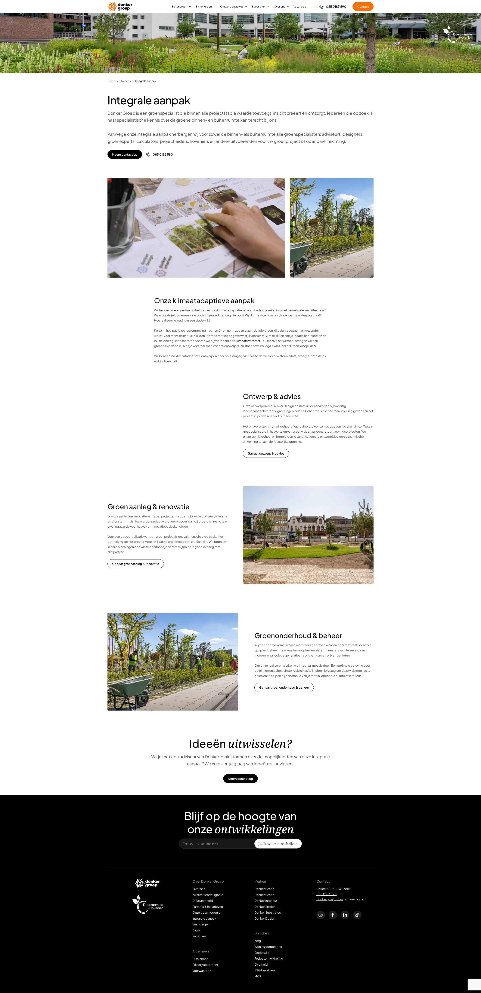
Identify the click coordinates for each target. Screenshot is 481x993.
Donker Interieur (265, 901)
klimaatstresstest (248, 341)
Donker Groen (264, 895)
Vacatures (299, 6)
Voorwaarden (201, 971)
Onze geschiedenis (206, 912)
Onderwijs (261, 953)
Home (111, 81)
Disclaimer (200, 959)
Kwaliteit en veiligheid (207, 895)
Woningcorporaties (268, 947)
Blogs (196, 930)
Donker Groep (264, 889)
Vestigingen (200, 924)
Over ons (279, 6)
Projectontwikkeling (268, 958)
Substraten (258, 6)
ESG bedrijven (264, 970)
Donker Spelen (264, 907)
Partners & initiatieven (207, 907)
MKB (257, 976)
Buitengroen (179, 6)
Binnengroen (204, 6)
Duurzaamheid (202, 901)
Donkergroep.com (329, 899)
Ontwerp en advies (231, 6)
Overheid (261, 964)
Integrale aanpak (145, 81)
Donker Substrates (267, 912)
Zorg (257, 941)
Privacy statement (205, 965)
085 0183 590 (326, 894)
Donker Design (264, 918)
